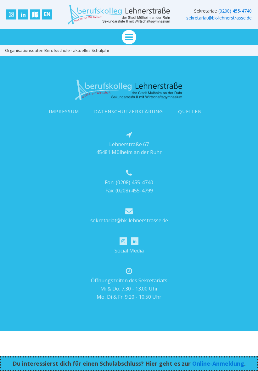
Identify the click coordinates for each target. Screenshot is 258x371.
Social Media (129, 250)
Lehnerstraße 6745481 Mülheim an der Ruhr (129, 148)
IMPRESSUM (64, 111)
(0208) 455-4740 (235, 11)
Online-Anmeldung (218, 363)
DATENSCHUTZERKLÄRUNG (128, 111)
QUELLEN (190, 111)
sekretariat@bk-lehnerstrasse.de (219, 18)
